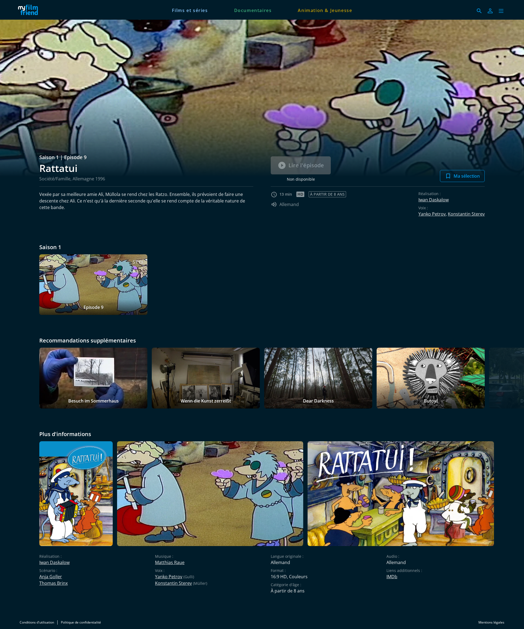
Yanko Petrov (432, 214)
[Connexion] (490, 10)
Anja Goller (50, 577)
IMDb (391, 577)
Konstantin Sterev (466, 214)
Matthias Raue (169, 562)
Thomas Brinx (53, 583)
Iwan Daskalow (433, 200)
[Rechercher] (479, 10)
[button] (501, 10)
